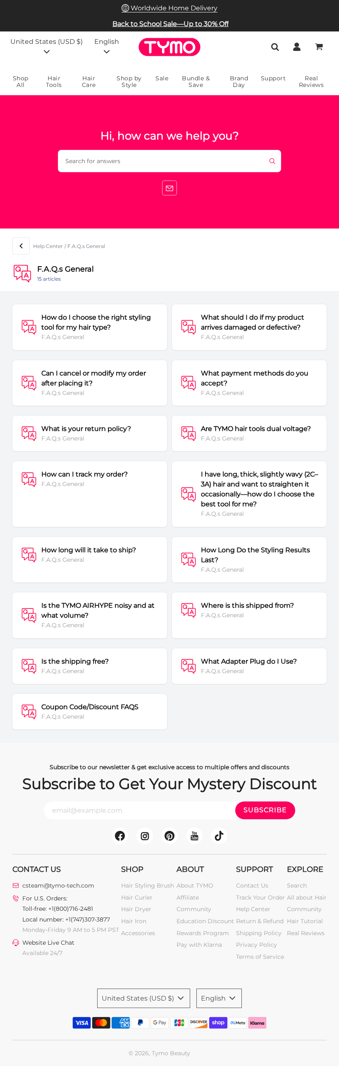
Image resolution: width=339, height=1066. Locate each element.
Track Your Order (260, 897)
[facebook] (120, 836)
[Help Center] (21, 246)
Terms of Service (260, 956)
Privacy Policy (256, 944)
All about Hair (307, 897)
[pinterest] (169, 836)
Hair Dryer (136, 909)
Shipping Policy (259, 933)
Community (194, 909)
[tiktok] (219, 836)
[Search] (275, 47)
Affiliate (188, 897)
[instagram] (144, 836)
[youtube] (194, 836)
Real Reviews (306, 933)
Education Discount (205, 921)
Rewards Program (203, 933)
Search (297, 885)
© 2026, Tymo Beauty (159, 1053)
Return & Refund (260, 921)
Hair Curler (137, 897)
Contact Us (252, 885)
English (106, 42)
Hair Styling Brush (147, 885)
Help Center (48, 246)
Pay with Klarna (199, 944)
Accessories (138, 933)
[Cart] (320, 47)
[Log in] (297, 46)
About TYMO (195, 885)
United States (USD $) (46, 42)
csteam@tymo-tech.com (58, 885)
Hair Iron (133, 921)
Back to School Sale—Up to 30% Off (170, 24)
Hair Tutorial (305, 921)
